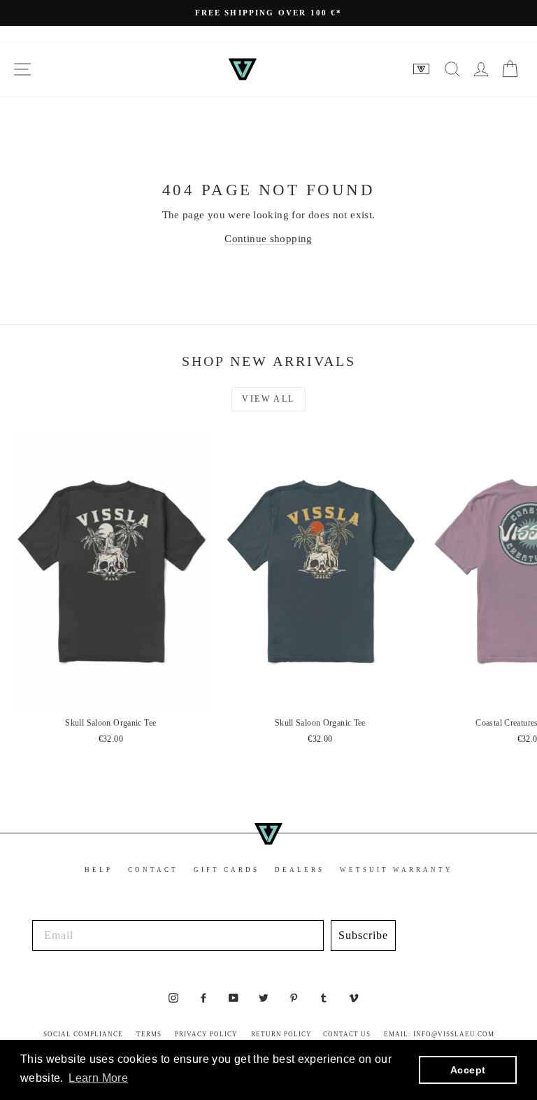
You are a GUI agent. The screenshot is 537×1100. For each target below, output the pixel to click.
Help (99, 869)
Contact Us (347, 1034)
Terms (149, 1034)
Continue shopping (268, 238)
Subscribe (363, 935)
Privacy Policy (206, 1034)
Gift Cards (226, 869)
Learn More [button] (98, 1078)
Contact (153, 869)
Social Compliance (83, 1034)
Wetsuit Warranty (396, 869)
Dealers (299, 869)
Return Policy (281, 1034)
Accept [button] (467, 1070)
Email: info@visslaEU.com (439, 1034)
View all (268, 399)
